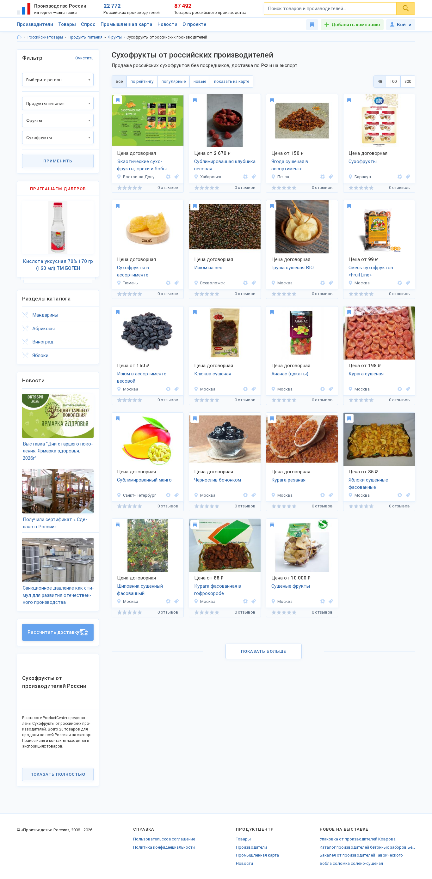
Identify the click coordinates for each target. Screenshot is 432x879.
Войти (404, 24)
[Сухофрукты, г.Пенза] (330, 176)
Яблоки (40, 355)
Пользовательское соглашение (164, 839)
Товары (67, 24)
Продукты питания (85, 37)
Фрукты (115, 37)
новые (200, 81)
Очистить (84, 58)
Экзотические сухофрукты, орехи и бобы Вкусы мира (142, 166)
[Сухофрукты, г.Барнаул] (407, 176)
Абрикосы (43, 328)
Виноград (42, 342)
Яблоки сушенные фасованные (368, 483)
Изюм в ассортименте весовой (141, 377)
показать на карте (231, 81)
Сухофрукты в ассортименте (133, 271)
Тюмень (130, 283)
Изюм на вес (208, 267)
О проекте (194, 24)
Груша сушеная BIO (292, 267)
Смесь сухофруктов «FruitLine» (371, 271)
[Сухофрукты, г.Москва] (330, 283)
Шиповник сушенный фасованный (140, 589)
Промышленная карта (126, 24)
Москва (285, 283)
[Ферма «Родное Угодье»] (322, 176)
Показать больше (263, 651)
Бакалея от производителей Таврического (361, 855)
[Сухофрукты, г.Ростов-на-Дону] (175, 176)
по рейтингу (142, 81)
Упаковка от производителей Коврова (358, 839)
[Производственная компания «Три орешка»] (168, 283)
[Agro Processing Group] (322, 601)
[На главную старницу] (19, 37)
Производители (35, 24)
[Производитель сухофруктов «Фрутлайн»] (400, 283)
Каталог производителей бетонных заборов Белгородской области (367, 847)
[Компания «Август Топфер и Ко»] (245, 283)
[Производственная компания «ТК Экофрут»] (400, 389)
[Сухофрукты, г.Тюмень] (175, 283)
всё (119, 81)
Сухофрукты (363, 161)
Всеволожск (212, 283)
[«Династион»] (245, 495)
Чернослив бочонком (217, 480)
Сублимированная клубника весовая (225, 165)
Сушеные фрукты (290, 586)
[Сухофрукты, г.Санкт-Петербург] (175, 495)
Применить (57, 161)
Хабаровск (210, 176)
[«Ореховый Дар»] (322, 283)
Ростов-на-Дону (139, 176)
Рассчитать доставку (53, 632)
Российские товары (45, 37)
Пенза (283, 176)
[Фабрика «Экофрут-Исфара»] (400, 495)
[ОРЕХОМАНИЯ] (245, 389)
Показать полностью (57, 774)
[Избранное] (312, 24)
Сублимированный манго (144, 480)
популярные (174, 81)
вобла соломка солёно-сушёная (351, 863)
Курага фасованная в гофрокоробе (217, 589)
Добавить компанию (355, 24)
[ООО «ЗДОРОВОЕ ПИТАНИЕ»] (168, 495)
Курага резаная (288, 480)
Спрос (88, 24)
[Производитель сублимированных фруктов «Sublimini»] (245, 176)
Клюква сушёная (212, 374)
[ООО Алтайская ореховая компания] (400, 176)
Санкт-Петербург (139, 495)
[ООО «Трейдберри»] (168, 176)
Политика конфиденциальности (164, 847)
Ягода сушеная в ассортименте (289, 165)
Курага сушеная (366, 374)
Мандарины (45, 315)
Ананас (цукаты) (289, 374)
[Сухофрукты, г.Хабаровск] (253, 176)
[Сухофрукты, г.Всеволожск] (253, 283)
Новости (167, 24)
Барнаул (363, 176)
